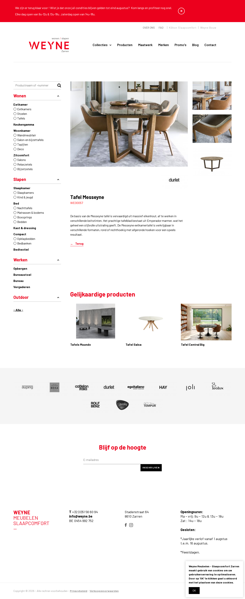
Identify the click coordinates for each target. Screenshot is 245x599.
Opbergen (20, 268)
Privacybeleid (78, 590)
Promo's (180, 45)
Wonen (19, 95)
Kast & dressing (24, 228)
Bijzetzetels (25, 169)
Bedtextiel (21, 249)
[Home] (49, 44)
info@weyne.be (80, 516)
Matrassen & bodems (30, 212)
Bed (16, 203)
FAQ (161, 27)
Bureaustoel (22, 274)
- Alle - (18, 310)
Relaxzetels (24, 164)
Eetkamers (24, 109)
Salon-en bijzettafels (30, 140)
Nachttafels (24, 208)
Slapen (19, 179)
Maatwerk (145, 45)
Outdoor (21, 297)
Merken (163, 45)
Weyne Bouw (208, 27)
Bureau (18, 281)
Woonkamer (21, 130)
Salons (21, 160)
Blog (195, 45)
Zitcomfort (21, 155)
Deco (20, 149)
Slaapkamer (21, 188)
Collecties (100, 45)
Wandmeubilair (26, 135)
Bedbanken (24, 243)
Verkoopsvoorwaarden (104, 590)
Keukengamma (23, 124)
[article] (174, 180)
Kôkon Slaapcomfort (183, 27)
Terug (79, 243)
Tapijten (22, 144)
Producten (124, 45)
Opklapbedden (26, 238)
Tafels (21, 118)
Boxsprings (24, 217)
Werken (20, 259)
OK (194, 590)
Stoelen (22, 113)
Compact (19, 234)
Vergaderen (21, 287)
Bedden (22, 222)
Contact (210, 45)
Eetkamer (20, 104)
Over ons (149, 27)
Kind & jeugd (25, 197)
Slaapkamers (25, 192)
